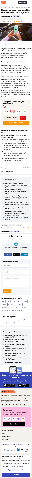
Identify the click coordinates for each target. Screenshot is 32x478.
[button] (16, 430)
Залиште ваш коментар (12, 278)
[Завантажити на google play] (24, 385)
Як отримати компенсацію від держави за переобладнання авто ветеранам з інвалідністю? (15, 213)
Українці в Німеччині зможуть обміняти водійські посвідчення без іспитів (16, 191)
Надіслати (7, 291)
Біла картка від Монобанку (13, 362)
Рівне (11, 307)
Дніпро (19, 301)
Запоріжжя (18, 304)
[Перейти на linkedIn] (24, 404)
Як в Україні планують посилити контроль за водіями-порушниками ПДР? (16, 185)
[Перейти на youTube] (6, 404)
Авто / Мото (11, 7)
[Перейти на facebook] (10, 404)
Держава (18, 19)
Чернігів (17, 307)
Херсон (25, 304)
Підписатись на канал (16, 249)
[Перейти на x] (20, 404)
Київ (3, 301)
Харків (13, 301)
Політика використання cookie (17, 466)
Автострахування (17, 320)
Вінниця (4, 304)
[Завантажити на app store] (9, 385)
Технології (12, 19)
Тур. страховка (6, 320)
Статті (5, 7)
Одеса (25, 301)
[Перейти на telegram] (2, 404)
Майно (26, 320)
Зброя (15, 323)
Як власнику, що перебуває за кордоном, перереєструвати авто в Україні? (16, 198)
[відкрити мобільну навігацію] (29, 2)
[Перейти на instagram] (17, 404)
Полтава (10, 304)
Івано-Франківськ (17, 310)
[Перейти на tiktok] (13, 404)
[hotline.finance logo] (3, 2)
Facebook (4, 55)
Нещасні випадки (6, 323)
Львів (7, 301)
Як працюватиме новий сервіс (12, 44)
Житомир (24, 307)
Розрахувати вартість (16, 123)
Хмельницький (6, 310)
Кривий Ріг (5, 307)
